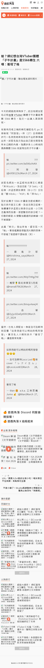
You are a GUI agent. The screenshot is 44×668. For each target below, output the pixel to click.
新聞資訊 (25, 8)
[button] (42, 2)
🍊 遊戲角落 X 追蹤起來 (18, 421)
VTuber (13, 468)
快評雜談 (35, 8)
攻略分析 (5, 8)
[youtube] (34, 2)
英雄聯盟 (13, 15)
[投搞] (31, 2)
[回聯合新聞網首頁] (2, 3)
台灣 (4, 468)
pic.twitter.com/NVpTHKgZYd (22, 276)
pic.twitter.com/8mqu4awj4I (22, 304)
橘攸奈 (23, 15)
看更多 (22, 573)
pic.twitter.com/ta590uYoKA (22, 163)
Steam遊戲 (35, 15)
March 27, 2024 (29, 173)
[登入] (38, 2)
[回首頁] (7, 3)
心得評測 (15, 8)
